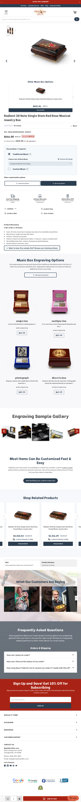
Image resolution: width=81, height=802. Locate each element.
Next (15, 30)
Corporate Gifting (55, 5)
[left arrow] (6, 61)
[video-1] (22, 599)
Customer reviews (48, 563)
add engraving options (41, 275)
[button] (40, 141)
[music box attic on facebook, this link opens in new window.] (5, 766)
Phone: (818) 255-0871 (12, 756)
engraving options (23, 183)
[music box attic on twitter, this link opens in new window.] (16, 766)
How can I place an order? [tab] (18, 654)
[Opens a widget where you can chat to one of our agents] (73, 798)
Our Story (23, 5)
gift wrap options (60, 183)
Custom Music (19, 168)
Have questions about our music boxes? (19, 563)
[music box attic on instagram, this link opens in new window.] (8, 766)
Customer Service (33, 5)
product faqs (48, 209)
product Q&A (12, 213)
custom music (67, 467)
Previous (5, 30)
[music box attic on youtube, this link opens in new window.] (11, 766)
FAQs (42, 5)
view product (41, 110)
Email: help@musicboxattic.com (16, 759)
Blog (46, 5)
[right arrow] (74, 61)
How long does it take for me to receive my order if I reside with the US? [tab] (38, 667)
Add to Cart (52, 798)
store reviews (48, 213)
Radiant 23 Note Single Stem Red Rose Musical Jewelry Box (40, 99)
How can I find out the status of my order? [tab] (25, 661)
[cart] (75, 12)
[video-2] (59, 599)
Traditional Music (21, 154)
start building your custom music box (40, 480)
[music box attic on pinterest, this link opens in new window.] (13, 766)
